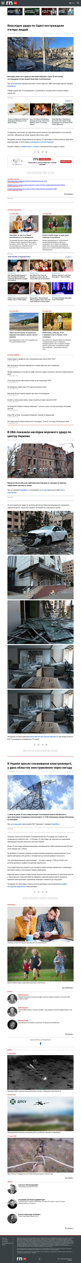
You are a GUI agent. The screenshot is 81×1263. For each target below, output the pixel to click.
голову (44, 490)
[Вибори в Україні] (66, 14)
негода (25, 898)
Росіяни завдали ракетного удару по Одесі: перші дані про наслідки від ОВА (32, 189)
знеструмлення (53, 898)
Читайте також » (13, 179)
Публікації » (11, 905)
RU (73, 3)
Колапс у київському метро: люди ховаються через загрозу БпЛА (31, 400)
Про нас (4, 1238)
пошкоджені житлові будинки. (42, 142)
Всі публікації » (68, 988)
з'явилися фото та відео (29, 146)
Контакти (5, 1240)
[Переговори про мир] (49, 14)
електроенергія (33, 898)
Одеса (29, 173)
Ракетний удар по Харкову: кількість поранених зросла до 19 (27, 181)
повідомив (17, 84)
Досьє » (10, 1182)
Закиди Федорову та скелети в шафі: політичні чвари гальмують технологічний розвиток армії (40, 373)
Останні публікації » (14, 210)
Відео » (10, 1050)
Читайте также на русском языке (49, 33)
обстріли (51, 173)
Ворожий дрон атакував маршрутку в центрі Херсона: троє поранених (33, 365)
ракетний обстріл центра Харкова (43, 737)
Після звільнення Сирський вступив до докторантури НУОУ (29, 380)
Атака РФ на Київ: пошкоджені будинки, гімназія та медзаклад (30, 415)
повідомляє (17, 824)
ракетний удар (36, 173)
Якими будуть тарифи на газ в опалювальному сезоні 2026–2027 (31, 359)
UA (70, 3)
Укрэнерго (43, 898)
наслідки (54, 751)
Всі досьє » (69, 1228)
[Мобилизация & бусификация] (32, 14)
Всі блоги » (69, 1034)
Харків (37, 751)
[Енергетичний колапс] (15, 14)
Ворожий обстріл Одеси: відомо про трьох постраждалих (28, 393)
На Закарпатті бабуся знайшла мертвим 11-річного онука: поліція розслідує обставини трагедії (39, 407)
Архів (3, 1244)
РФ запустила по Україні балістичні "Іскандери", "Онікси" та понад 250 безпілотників (38, 421)
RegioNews (11, 86)
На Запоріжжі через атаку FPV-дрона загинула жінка (26, 387)
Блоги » (10, 991)
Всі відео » (69, 1178)
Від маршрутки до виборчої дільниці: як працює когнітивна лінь (39, 1022)
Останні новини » (13, 355)
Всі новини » (69, 194)
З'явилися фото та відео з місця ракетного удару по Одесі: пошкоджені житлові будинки (36, 185)
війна (44, 173)
